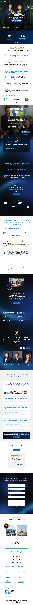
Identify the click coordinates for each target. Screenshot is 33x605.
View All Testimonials (25, 131)
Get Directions (7, 581)
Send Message (16, 509)
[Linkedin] (13, 562)
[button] (15, 42)
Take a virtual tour (8, 582)
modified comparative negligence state (14, 244)
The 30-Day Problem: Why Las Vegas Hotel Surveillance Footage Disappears (16, 459)
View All (28, 348)
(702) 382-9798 (16, 559)
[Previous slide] (21, 348)
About (16, 540)
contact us (10, 86)
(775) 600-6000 (22, 583)
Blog (16, 541)
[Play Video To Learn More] (16, 112)
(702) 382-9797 (25, 2)
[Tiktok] (20, 562)
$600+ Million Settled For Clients (11, 75)
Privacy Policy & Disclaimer (16, 601)
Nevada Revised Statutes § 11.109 (13, 251)
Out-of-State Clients (16, 543)
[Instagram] (18, 562)
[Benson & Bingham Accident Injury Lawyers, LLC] (5, 1)
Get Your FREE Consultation (16, 20)
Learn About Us (16, 302)
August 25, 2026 (13, 455)
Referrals (16, 542)
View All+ (10, 268)
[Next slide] (23, 348)
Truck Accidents (5, 268)
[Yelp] (15, 562)
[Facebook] (12, 562)
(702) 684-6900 (22, 572)
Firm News (18, 455)
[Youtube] (17, 562)
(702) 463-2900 (8, 583)
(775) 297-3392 (8, 595)
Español (16, 544)
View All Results (16, 194)
